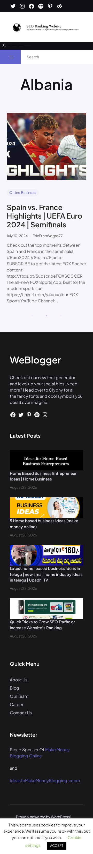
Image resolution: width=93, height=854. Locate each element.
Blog (14, 688)
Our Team (19, 696)
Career (16, 704)
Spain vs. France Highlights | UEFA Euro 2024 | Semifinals (44, 216)
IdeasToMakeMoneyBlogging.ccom (45, 780)
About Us (18, 679)
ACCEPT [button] (56, 845)
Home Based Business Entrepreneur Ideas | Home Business (43, 476)
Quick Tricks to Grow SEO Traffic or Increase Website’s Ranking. (42, 624)
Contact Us (21, 712)
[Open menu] (11, 57)
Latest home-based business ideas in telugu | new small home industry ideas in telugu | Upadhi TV (46, 574)
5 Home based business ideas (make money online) (44, 523)
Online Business (22, 192)
